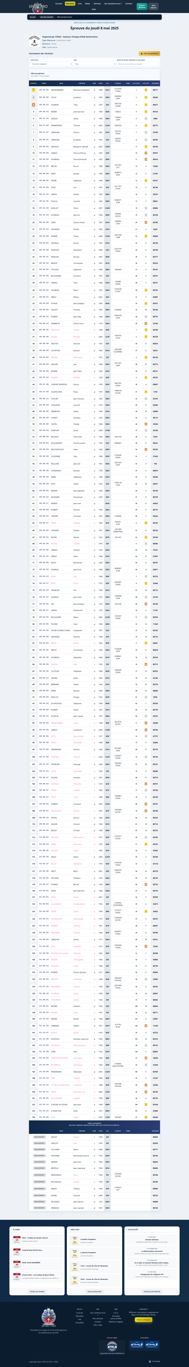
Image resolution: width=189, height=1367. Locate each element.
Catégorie (34, 60)
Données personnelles (116, 1317)
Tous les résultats (94, 1292)
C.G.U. (116, 1313)
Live (79, 3)
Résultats (70, 3)
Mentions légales (116, 1322)
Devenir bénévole (142, 6)
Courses (58, 3)
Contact (128, 3)
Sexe (75, 60)
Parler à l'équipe (143, 1320)
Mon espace (153, 6)
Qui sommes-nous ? (113, 3)
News (87, 3)
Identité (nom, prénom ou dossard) (131, 60)
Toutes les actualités (152, 1292)
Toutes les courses (37, 1292)
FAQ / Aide (98, 1325)
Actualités (80, 1322)
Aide (94, 9)
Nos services (98, 1318)
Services (97, 3)
